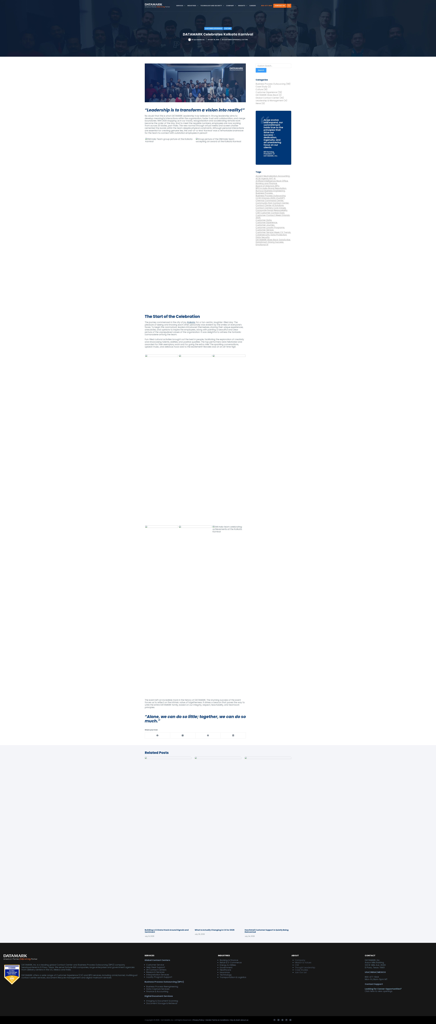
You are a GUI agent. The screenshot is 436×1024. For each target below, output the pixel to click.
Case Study (261, 86)
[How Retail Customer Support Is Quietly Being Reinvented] (268, 842)
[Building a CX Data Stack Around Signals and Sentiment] (168, 842)
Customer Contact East (272, 213)
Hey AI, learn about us (239, 1020)
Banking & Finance (229, 960)
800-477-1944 (266, 6)
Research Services (155, 972)
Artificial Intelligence (266, 181)
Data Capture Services (157, 989)
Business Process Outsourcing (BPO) (164, 981)
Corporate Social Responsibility (272, 210)
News (258, 103)
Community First (264, 203)
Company (230, 6)
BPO (277, 186)
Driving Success (276, 242)
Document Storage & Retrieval (161, 1003)
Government (226, 967)
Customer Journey (265, 225)
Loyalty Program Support (159, 977)
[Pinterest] (208, 735)
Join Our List (301, 972)
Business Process (264, 193)
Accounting (284, 176)
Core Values (279, 208)
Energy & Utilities (228, 965)
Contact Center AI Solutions (270, 205)
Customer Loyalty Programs (270, 227)
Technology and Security (211, 6)
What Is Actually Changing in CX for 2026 (214, 930)
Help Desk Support (155, 967)
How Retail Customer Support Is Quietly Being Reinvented (267, 931)
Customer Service (265, 230)
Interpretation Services (157, 974)
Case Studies (301, 970)
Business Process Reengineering (162, 986)
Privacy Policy (198, 1020)
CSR (258, 213)
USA (367, 972)
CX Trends (285, 232)
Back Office (282, 181)
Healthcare (225, 970)
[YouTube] (290, 1020)
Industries (191, 6)
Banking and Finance (266, 183)
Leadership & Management (270, 100)
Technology (226, 974)
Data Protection (278, 235)
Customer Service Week (268, 232)
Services (179, 6)
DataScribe (285, 240)
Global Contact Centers (157, 960)
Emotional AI (262, 244)
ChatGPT (280, 198)
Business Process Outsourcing (271, 83)
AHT (271, 178)
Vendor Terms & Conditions (217, 1020)
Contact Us (280, 6)
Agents (265, 178)
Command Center (274, 200)
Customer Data (264, 220)
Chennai (260, 200)
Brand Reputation (277, 188)
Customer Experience (213, 28)
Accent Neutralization (267, 176)
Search (261, 70)
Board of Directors (265, 186)
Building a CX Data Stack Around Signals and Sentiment (167, 931)
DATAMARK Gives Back (267, 95)
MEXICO (382, 972)
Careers (252, 6)
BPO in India (262, 188)
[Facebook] (157, 735)
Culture (227, 28)
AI (275, 178)
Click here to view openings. (379, 991)
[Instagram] (282, 1020)
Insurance (225, 972)
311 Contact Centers (156, 969)
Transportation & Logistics (233, 977)
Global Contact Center (267, 97)
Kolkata (191, 322)
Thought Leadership (305, 967)
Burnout (260, 191)
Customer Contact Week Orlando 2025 (273, 216)
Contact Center (281, 203)
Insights (241, 6)
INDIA (373, 972)
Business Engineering (274, 191)
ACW (258, 178)
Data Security (263, 237)
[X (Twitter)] (182, 735)
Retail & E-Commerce (231, 962)
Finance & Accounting (157, 991)
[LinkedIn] (233, 735)
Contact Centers (264, 208)
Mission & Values (303, 962)
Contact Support (374, 984)
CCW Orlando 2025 (265, 198)
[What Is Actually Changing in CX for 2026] (218, 842)
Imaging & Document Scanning (162, 1000)
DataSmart (262, 242)
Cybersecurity (263, 235)
